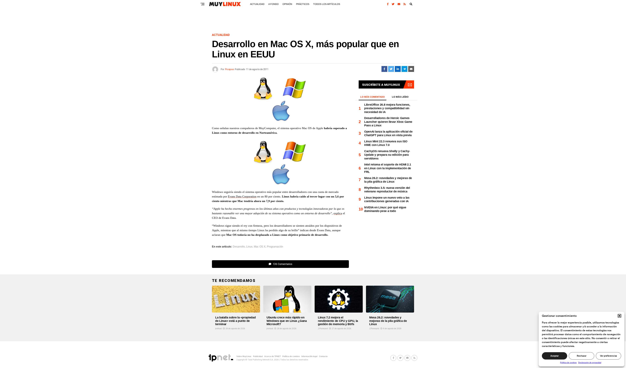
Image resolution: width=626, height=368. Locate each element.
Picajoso (229, 69)
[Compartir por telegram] (404, 69)
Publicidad (258, 356)
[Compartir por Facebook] (384, 69)
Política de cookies (568, 363)
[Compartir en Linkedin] (398, 69)
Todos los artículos (326, 4)
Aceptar (554, 356)
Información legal (309, 356)
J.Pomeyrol (323, 328)
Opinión (287, 4)
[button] (619, 315)
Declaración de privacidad (589, 363)
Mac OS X (260, 246)
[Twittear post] (391, 69)
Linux (249, 246)
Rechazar (581, 356)
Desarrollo (239, 246)
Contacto (323, 356)
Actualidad (257, 4)
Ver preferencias (608, 356)
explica (338, 213)
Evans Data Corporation (242, 196)
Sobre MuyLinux (243, 356)
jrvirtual (218, 328)
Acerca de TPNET (272, 356)
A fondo (273, 4)
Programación (275, 246)
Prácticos (302, 4)
